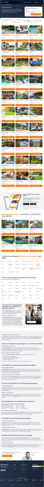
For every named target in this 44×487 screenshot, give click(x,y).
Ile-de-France (31, 264)
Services (14, 467)
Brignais (37, 295)
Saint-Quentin (24, 285)
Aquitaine (9, 261)
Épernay (30, 288)
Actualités (14, 469)
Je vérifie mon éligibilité (7, 455)
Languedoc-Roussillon (38, 265)
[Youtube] (3, 470)
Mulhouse (10, 285)
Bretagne (37, 261)
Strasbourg (17, 282)
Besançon (3, 285)
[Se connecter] (41, 2)
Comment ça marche (24, 466)
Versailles (16, 285)
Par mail (33, 470)
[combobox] (7, 22)
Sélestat (9, 291)
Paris (2, 282)
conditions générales (25, 208)
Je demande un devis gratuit (36, 14)
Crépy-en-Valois (11, 295)
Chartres (37, 285)
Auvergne (16, 261)
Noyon (23, 295)
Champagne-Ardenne (10, 265)
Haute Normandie (25, 264)
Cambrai (9, 288)
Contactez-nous (23, 470)
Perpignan (37, 282)
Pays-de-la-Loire (39, 268)
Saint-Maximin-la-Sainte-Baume (18, 292)
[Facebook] (1, 470)
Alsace (3, 261)
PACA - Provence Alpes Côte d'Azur (32, 269)
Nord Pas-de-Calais (24, 269)
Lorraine (9, 268)
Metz (30, 282)
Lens (2, 288)
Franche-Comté (17, 264)
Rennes (23, 282)
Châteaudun (31, 295)
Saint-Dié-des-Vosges (4, 292)
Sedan (30, 291)
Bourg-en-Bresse (32, 285)
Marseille (9, 282)
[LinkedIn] (5, 470)
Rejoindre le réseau (24, 467)
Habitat (14, 466)
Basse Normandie (25, 261)
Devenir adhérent (23, 472)
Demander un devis (24, 469)
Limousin (3, 268)
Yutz (23, 291)
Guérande (37, 291)
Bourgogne (31, 261)
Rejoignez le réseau (31, 321)
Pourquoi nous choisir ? (27, 2)
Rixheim (16, 295)
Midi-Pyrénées (17, 268)
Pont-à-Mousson (4, 295)
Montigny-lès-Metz (39, 288)
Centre (3, 264)
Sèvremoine (24, 288)
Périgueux (17, 288)
